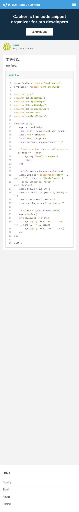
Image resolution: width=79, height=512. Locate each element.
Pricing (7, 504)
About (6, 496)
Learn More (39, 31)
